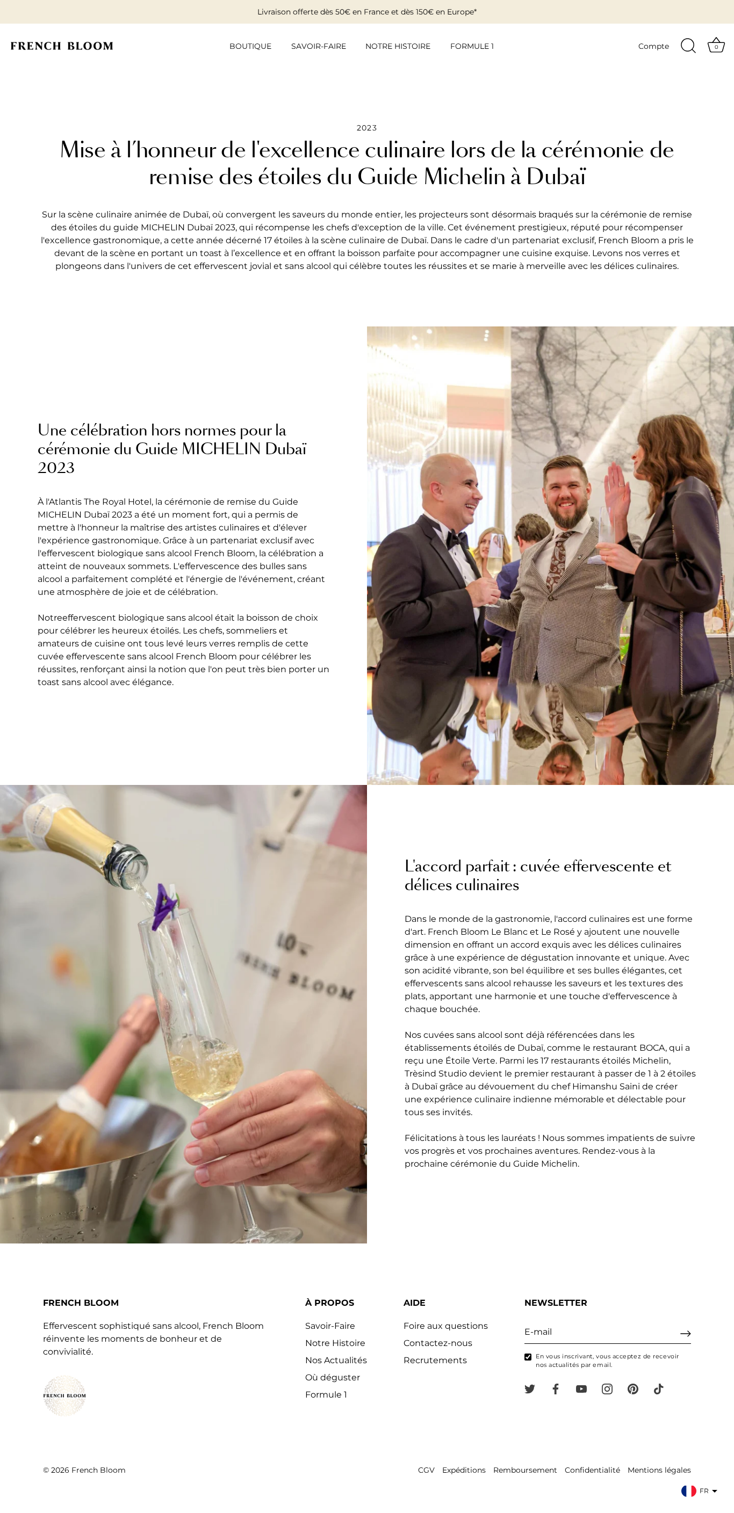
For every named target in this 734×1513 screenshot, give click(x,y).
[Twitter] (529, 1388)
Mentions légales (659, 1470)
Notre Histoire (335, 1343)
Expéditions (464, 1470)
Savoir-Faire (330, 1326)
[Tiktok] (658, 1388)
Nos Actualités (336, 1360)
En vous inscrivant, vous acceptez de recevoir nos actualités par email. (607, 1360)
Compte (653, 46)
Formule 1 (326, 1395)
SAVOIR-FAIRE (318, 46)
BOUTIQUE (250, 46)
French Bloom (98, 1470)
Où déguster (332, 1377)
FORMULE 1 (472, 46)
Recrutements (435, 1360)
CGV (426, 1470)
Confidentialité (592, 1470)
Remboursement (525, 1470)
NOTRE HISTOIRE (397, 46)
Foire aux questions (446, 1326)
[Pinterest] (633, 1388)
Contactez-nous (438, 1343)
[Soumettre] (685, 1333)
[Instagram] (607, 1388)
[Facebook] (555, 1388)
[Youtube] (581, 1388)
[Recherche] (688, 46)
